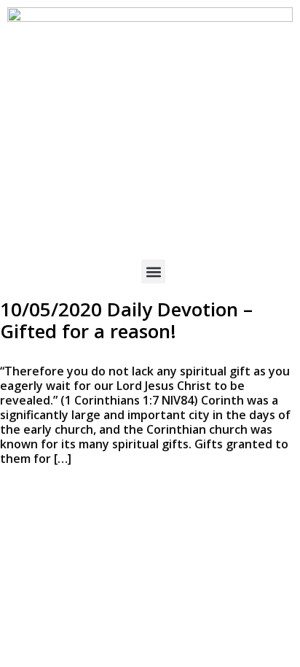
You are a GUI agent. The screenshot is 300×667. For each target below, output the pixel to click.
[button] (153, 272)
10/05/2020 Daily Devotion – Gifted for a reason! (126, 320)
